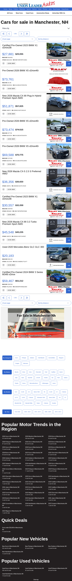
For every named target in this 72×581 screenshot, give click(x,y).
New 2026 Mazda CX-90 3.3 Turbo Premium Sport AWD (19, 223)
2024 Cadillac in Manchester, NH (57, 482)
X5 (44, 392)
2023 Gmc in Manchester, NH (33, 488)
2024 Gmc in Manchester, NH (56, 464)
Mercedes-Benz (34, 383)
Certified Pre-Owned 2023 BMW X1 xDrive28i (20, 46)
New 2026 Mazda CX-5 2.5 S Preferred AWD (21, 172)
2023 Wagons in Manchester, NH (11, 512)
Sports (29, 9)
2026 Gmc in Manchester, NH (33, 442)
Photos (45, 9)
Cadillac (53, 372)
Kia (52, 377)
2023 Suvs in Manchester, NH (33, 453)
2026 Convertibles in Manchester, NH (12, 471)
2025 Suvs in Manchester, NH (10, 448)
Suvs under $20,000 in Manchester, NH (12, 529)
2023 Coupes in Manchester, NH (57, 504)
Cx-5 (16, 392)
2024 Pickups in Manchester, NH (57, 470)
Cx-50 (22, 392)
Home (5, 9)
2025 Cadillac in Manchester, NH (57, 488)
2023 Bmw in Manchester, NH (57, 448)
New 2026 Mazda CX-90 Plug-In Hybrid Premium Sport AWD (21, 97)
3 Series (64, 392)
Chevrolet (38, 372)
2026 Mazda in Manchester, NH (34, 437)
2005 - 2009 (48, 411)
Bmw (23, 372)
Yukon (38, 403)
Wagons (61, 357)
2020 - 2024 (27, 411)
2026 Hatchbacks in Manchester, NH (35, 464)
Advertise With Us (58, 13)
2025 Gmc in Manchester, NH (33, 477)
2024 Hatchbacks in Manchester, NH (35, 504)
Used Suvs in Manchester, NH (10, 569)
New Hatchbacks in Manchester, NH (12, 552)
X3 (29, 392)
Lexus (54, 383)
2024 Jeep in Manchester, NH (10, 488)
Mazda (16, 372)
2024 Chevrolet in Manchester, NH (58, 493)
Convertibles (51, 357)
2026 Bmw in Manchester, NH (57, 437)
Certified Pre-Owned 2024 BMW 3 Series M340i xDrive (22, 273)
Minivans (25, 363)
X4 (59, 397)
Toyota (16, 383)
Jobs (50, 9)
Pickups (24, 357)
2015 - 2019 (37, 411)
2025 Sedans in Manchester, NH (11, 464)
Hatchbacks (41, 357)
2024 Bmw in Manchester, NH (11, 453)
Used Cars (29, 13)
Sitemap (36, 579)
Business (23, 9)
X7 (65, 397)
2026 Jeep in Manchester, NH (56, 499)
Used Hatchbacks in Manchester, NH (12, 575)
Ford (46, 372)
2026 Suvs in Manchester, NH (10, 437)
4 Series (46, 403)
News (10, 9)
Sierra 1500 (37, 392)
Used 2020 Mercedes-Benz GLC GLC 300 (23, 247)
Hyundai (30, 377)
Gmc (30, 372)
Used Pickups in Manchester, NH (57, 569)
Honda (46, 377)
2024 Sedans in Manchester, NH (57, 459)
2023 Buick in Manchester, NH (11, 499)
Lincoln (38, 377)
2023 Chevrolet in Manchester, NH (12, 477)
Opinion (34, 9)
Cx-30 (50, 392)
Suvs (16, 357)
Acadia (54, 403)
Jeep (16, 377)
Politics (16, 9)
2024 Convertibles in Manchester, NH (12, 505)
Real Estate (57, 9)
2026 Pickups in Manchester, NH (11, 442)
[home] (36, 3)
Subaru (66, 377)
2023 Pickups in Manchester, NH (34, 470)
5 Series (31, 397)
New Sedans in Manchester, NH (57, 547)
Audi (22, 377)
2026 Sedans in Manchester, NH (11, 459)
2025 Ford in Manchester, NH (10, 493)
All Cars (10, 13)
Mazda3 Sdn (18, 403)
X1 (57, 392)
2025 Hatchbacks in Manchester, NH (58, 477)
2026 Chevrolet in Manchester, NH (58, 453)
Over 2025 (17, 411)
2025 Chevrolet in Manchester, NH (35, 482)
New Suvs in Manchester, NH (10, 547)
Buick (61, 372)
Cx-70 (16, 397)
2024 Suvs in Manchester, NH (33, 448)
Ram (58, 377)
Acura (24, 383)
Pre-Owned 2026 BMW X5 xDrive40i (20, 70)
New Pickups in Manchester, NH (34, 547)
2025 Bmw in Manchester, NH (57, 442)
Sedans (32, 357)
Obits (40, 9)
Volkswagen (45, 383)
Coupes (17, 363)
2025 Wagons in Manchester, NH (34, 493)
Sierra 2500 (52, 397)
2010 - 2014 (58, 411)
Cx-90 (23, 397)
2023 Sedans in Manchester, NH (34, 459)
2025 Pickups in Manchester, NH (11, 482)
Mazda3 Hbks (28, 403)
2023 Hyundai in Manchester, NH (34, 499)
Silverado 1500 (41, 397)
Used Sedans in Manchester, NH (34, 569)
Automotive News (43, 13)
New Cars (19, 13)
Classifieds (65, 9)
